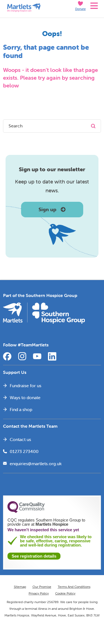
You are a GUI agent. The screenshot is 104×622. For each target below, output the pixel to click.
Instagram (22, 356)
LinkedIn (52, 356)
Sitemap (20, 587)
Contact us (20, 439)
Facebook (7, 356)
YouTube (37, 356)
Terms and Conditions (74, 587)
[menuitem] (52, 385)
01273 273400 (24, 451)
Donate (80, 9)
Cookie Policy (65, 593)
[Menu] (93, 5)
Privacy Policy (39, 593)
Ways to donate (25, 397)
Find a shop (21, 409)
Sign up (47, 209)
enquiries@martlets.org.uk (36, 463)
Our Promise (41, 587)
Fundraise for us (25, 385)
